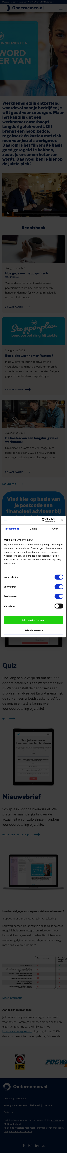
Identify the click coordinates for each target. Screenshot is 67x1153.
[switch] (59, 586)
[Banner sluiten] (62, 520)
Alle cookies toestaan (33, 620)
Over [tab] (55, 528)
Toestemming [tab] (12, 528)
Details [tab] (33, 528)
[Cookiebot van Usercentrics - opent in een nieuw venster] (42, 520)
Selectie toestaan (33, 630)
